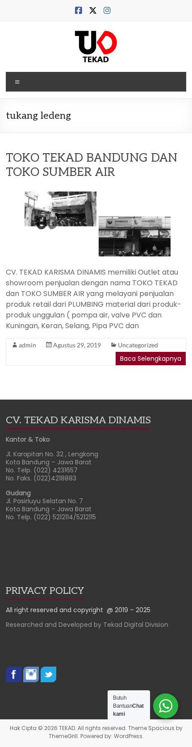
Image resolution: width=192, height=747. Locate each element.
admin (27, 345)
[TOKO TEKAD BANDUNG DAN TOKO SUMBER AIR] (96, 192)
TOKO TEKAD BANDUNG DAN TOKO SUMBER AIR (91, 165)
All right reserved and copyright (56, 609)
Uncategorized (138, 345)
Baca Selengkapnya (150, 358)
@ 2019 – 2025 (128, 609)
